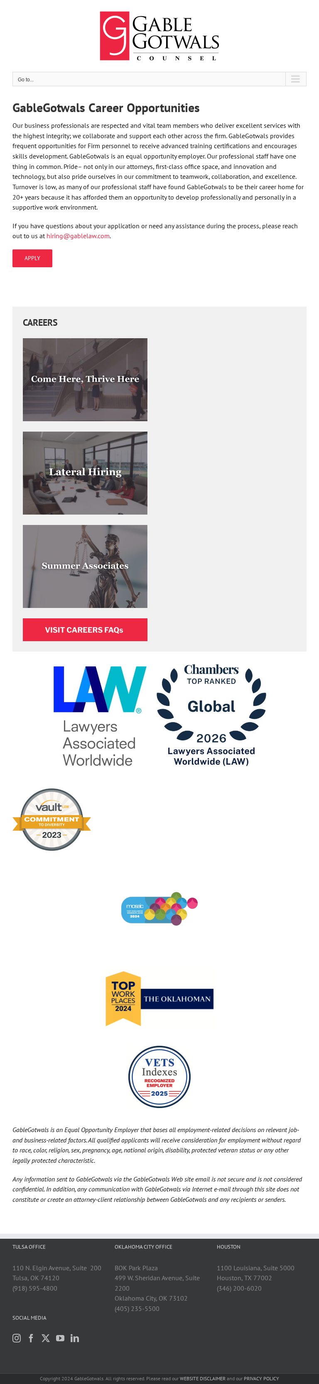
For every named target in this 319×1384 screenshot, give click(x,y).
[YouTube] (60, 1338)
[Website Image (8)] (85, 528)
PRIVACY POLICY (261, 1378)
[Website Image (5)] (85, 435)
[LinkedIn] (75, 1338)
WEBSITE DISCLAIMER (203, 1378)
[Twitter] (46, 1338)
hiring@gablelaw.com (78, 236)
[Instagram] (16, 1338)
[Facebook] (31, 1338)
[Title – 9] (85, 622)
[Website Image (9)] (85, 341)
